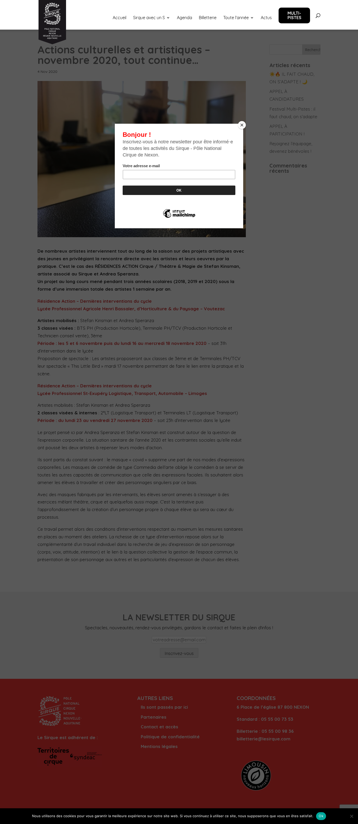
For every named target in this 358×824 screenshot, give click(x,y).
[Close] (242, 125)
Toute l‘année (236, 18)
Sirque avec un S (149, 18)
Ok (321, 816)
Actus (266, 18)
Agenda (184, 18)
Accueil (119, 18)
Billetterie (207, 18)
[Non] (351, 816)
